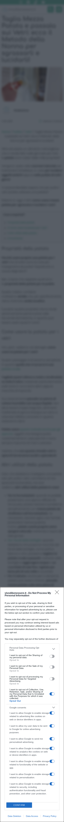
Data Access (32, 816)
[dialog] (32, 704)
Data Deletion (14, 816)
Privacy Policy (49, 816)
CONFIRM (19, 805)
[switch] (52, 656)
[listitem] (32, 649)
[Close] (58, 593)
